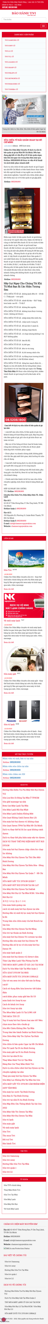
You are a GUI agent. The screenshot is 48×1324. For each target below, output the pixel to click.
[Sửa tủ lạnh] (24, 707)
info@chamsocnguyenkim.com (23, 521)
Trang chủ (6, 127)
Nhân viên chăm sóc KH (14, 772)
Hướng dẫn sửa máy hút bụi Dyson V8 (20, 938)
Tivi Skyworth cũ (12, 78)
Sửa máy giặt (10, 671)
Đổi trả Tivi (8, 1137)
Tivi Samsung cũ (11, 40)
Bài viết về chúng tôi (15, 1253)
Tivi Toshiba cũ (11, 89)
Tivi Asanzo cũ (11, 62)
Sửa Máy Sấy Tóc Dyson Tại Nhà (17, 1109)
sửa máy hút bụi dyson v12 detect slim (21, 954)
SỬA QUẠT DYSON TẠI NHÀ (16, 970)
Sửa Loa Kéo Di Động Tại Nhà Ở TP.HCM (21, 795)
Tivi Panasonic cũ (12, 84)
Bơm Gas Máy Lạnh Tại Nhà (15, 803)
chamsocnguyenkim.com (21, 524)
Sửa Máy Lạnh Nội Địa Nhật (15, 807)
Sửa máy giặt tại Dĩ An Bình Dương (19, 1050)
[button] (5, 108)
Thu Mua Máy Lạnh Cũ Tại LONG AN (19, 1010)
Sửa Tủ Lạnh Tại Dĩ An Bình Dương (19, 1046)
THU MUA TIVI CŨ (11, 1014)
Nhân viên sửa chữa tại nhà (15, 764)
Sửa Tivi (8, 567)
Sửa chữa (19, 127)
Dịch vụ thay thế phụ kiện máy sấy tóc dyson (24, 835)
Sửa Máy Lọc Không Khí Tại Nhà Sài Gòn (21, 1077)
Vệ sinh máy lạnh (12, 618)
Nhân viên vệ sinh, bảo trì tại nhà (18, 756)
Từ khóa (24, 1177)
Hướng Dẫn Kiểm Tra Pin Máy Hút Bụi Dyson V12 (22, 1290)
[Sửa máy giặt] (24, 656)
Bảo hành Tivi (9, 1141)
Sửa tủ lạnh (9, 722)
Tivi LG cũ (8, 51)
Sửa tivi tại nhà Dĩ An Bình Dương (18, 1097)
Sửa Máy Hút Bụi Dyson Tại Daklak (19, 887)
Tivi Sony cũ (9, 45)
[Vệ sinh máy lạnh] (24, 603)
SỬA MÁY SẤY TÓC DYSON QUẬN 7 (19, 879)
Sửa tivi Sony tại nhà (12, 1006)
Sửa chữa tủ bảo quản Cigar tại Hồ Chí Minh (23, 1042)
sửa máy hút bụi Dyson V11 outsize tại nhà (22, 934)
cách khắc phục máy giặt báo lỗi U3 (19, 994)
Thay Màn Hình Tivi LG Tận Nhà (17, 1057)
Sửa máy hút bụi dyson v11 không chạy (21, 819)
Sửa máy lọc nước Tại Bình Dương (19, 1089)
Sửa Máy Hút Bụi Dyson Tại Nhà (17, 1113)
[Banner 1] (24, 108)
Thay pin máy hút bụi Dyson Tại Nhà (19, 1073)
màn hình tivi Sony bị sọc (14, 998)
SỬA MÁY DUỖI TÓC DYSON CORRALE (20, 974)
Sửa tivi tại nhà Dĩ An (13, 1053)
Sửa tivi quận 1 (9, 1165)
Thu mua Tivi (9, 1133)
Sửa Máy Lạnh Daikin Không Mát (18, 811)
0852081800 (16, 179)
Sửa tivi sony (9, 1157)
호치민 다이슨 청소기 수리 (14, 898)
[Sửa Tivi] (24, 552)
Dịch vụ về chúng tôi (15, 1282)
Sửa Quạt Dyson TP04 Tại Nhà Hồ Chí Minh (22, 823)
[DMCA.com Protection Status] (17, 1246)
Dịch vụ (13, 127)
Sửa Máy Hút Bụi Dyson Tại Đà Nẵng (19, 926)
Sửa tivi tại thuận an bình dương (18, 930)
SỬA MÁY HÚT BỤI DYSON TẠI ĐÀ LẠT (21, 883)
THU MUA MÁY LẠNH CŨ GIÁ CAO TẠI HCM (23, 962)
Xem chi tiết (9, 587)
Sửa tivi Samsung (11, 1153)
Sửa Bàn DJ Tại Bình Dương (15, 1093)
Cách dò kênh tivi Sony (13, 1002)
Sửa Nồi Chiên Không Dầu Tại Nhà (18, 1026)
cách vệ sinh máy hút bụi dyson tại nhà (21, 906)
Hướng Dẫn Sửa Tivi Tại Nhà (16, 1161)
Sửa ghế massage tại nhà (14, 799)
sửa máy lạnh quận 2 (12, 950)
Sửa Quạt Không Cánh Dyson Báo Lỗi (20, 815)
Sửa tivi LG (8, 1169)
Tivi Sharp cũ (10, 67)
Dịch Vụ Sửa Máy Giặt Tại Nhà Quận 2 (20, 966)
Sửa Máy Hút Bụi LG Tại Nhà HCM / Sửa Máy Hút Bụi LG (22, 1305)
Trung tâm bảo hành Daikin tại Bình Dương (23, 1030)
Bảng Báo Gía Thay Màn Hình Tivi (18, 1061)
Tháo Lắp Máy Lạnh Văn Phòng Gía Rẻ (20, 958)
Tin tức (24, 1149)
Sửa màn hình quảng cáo (14, 902)
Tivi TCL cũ (9, 56)
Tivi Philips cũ (10, 73)
